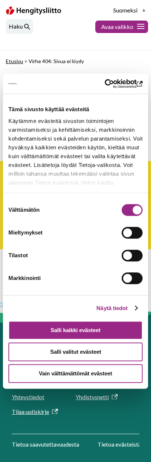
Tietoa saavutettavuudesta (45, 444)
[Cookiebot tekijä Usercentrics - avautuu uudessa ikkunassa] (110, 83)
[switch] (132, 233)
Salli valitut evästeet (75, 352)
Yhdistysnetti (92, 396)
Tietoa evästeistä (119, 444)
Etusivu (14, 61)
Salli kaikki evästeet (75, 330)
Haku (16, 26)
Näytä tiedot (112, 308)
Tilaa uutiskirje (30, 411)
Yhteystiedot (28, 396)
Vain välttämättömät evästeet (75, 373)
